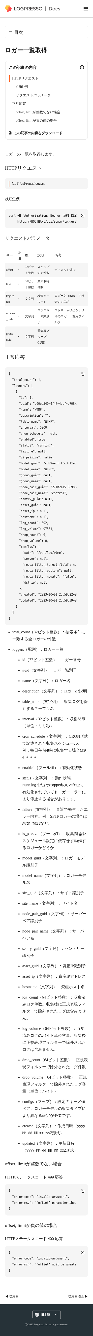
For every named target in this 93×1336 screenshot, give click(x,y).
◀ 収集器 (12, 1296)
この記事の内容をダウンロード (38, 132)
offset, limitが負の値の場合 (36, 120)
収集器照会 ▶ (78, 1296)
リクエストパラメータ (33, 95)
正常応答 (19, 104)
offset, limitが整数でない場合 (38, 112)
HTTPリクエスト (25, 78)
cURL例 (22, 87)
